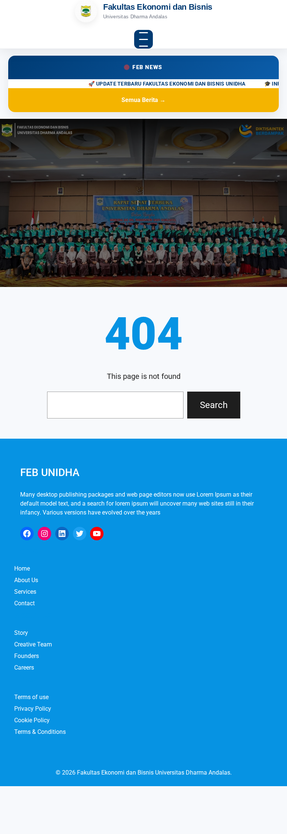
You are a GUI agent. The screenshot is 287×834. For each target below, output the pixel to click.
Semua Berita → (143, 100)
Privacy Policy (32, 708)
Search (214, 405)
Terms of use (31, 697)
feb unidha (50, 472)
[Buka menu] (143, 39)
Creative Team (33, 644)
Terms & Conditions (40, 731)
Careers (24, 667)
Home (22, 568)
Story (21, 632)
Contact (24, 603)
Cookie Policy (32, 720)
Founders (26, 656)
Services (25, 591)
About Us (26, 580)
